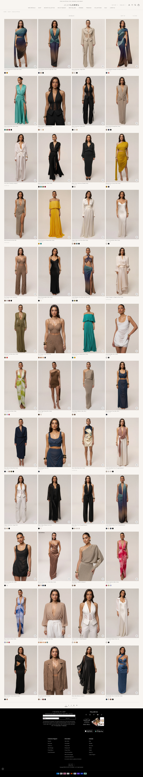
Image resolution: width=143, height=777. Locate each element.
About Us (91, 752)
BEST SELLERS (72, 7)
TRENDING (88, 7)
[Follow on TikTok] (101, 714)
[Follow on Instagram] (90, 714)
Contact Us (50, 745)
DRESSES (81, 7)
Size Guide (50, 743)
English (122, 5)
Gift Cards (91, 745)
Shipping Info (67, 747)
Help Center (67, 741)
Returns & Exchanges (69, 754)
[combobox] (125, 16)
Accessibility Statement (69, 756)
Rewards (49, 741)
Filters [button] (135, 15)
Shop (9, 11)
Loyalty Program (92, 754)
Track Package (50, 747)
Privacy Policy (58, 725)
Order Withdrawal (51, 752)
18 (73, 705)
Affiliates (90, 743)
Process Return (50, 750)
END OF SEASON (62, 7)
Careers (90, 750)
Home (5, 11)
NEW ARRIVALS (31, 7)
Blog (90, 741)
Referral (90, 747)
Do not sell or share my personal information (73, 759)
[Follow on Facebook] (86, 714)
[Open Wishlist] (132, 5)
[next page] (76, 705)
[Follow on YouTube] (97, 714)
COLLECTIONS (98, 7)
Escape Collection (49, 7)
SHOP (39, 7)
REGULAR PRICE (16, 11)
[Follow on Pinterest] (94, 714)
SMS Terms (64, 725)
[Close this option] (3, 769)
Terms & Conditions (68, 752)
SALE (105, 7)
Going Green (67, 745)
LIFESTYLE (112, 7)
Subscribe (67, 718)
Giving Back (67, 743)
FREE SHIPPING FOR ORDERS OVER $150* (71, 1)
